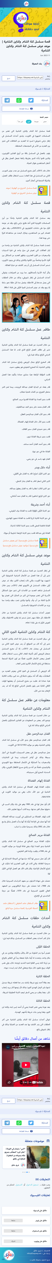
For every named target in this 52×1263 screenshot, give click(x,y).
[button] (29, 1172)
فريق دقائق (15, 1165)
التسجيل (18, 1184)
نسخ (8, 78)
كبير (29, 121)
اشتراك (13, 1241)
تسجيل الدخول (32, 1184)
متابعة (13, 1220)
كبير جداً (20, 121)
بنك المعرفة (37, 63)
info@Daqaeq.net (34, 1253)
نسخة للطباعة (24, 108)
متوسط (36, 121)
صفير (45, 121)
